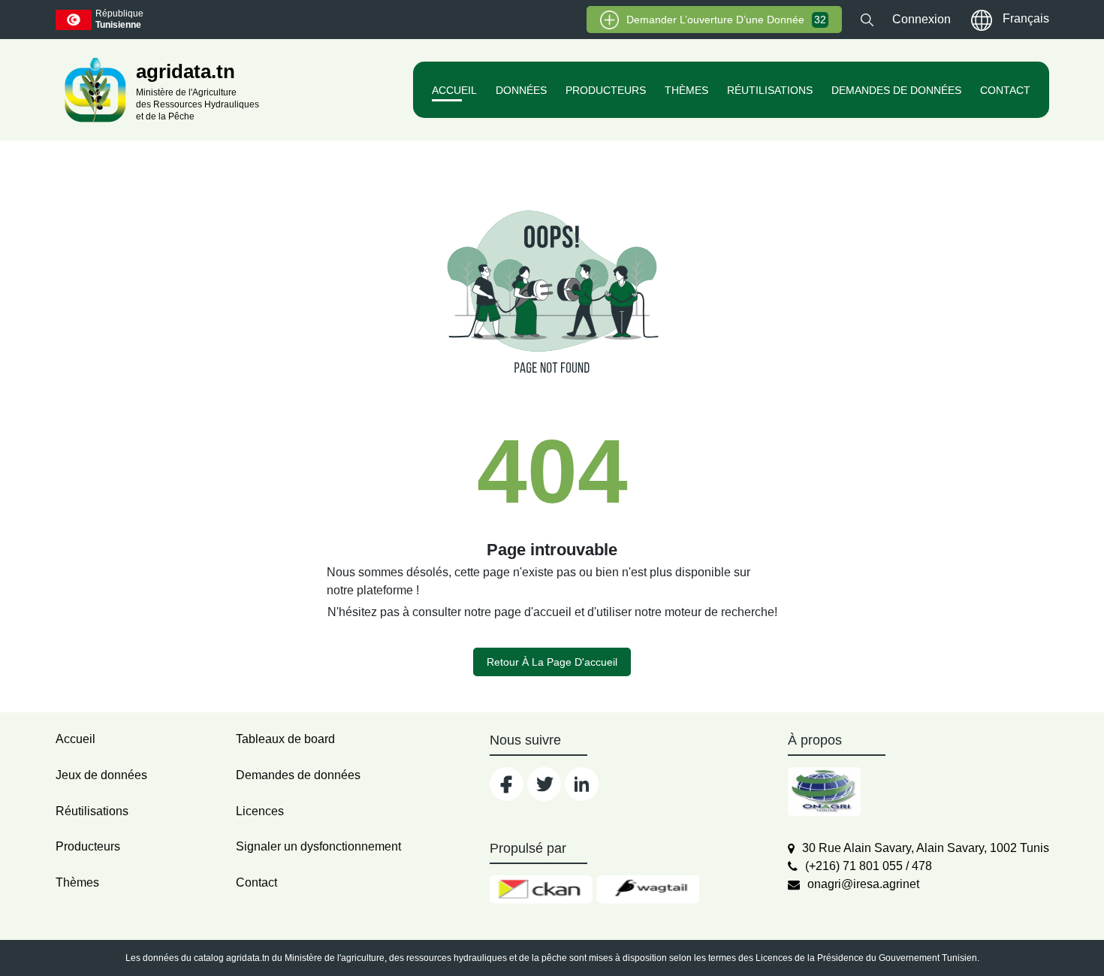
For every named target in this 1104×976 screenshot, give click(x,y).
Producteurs (606, 90)
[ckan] (541, 889)
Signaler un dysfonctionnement (318, 846)
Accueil (454, 90)
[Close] (1038, 939)
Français (1026, 18)
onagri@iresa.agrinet (863, 884)
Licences (260, 811)
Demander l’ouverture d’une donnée (726, 20)
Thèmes (686, 90)
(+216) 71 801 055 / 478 (868, 866)
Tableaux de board (285, 739)
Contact (1005, 90)
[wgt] (647, 889)
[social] (506, 784)
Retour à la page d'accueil (552, 662)
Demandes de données (896, 90)
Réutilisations (770, 90)
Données (521, 90)
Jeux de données (101, 775)
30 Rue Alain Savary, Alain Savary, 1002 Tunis (925, 848)
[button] (867, 19)
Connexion (921, 19)
